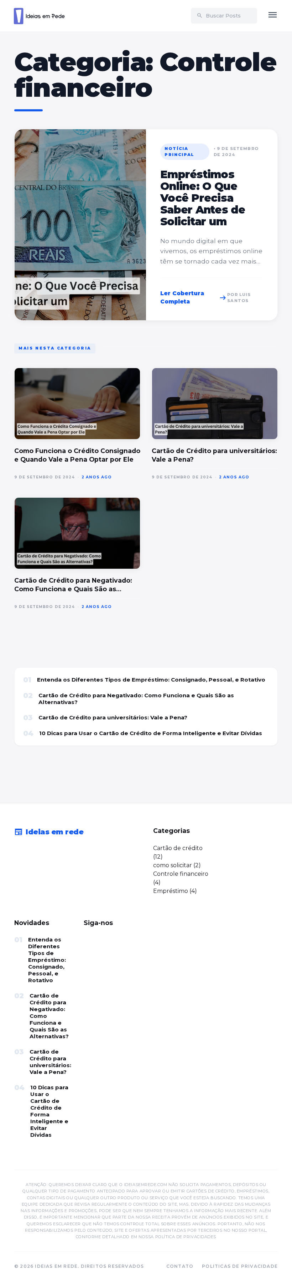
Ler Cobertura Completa (193, 297)
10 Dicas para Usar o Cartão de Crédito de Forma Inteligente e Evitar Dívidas (150, 733)
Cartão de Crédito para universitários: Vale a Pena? (112, 717)
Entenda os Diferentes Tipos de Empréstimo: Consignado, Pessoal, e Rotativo (151, 679)
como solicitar (172, 865)
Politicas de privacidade (240, 1266)
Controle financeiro (180, 873)
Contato (179, 1266)
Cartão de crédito (178, 848)
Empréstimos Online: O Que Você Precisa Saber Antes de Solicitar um (202, 198)
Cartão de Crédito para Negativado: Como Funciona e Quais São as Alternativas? (136, 698)
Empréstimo (170, 891)
